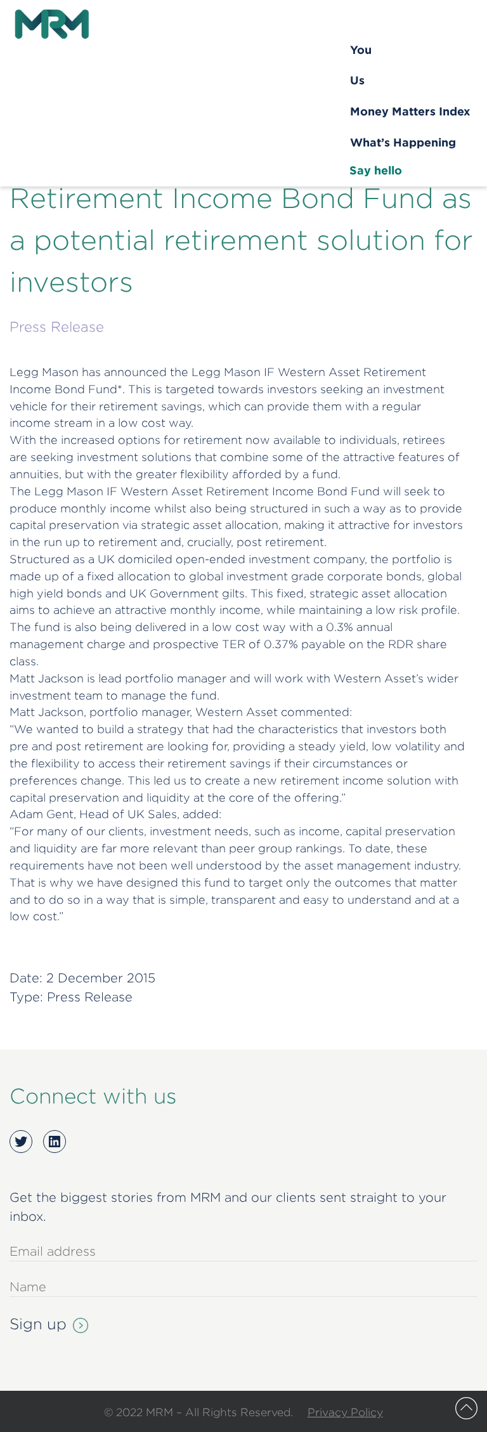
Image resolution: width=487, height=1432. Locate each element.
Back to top (466, 1408)
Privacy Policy (345, 1412)
